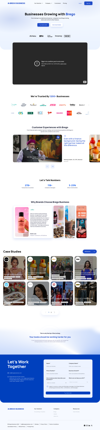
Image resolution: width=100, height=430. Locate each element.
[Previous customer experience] (47, 166)
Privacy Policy (44, 424)
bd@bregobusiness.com (16, 373)
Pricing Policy (30, 426)
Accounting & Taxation (39, 411)
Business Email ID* (74, 370)
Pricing (65, 3)
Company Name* (73, 363)
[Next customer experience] (52, 166)
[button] (66, 383)
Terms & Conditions (54, 424)
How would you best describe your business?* (56, 378)
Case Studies (76, 411)
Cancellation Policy (12, 426)
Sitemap (37, 424)
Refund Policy (22, 426)
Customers (58, 3)
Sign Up (88, 3)
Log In (80, 3)
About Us (56, 416)
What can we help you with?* (77, 378)
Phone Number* (50, 370)
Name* (48, 363)
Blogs (55, 411)
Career (55, 414)
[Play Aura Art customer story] (37, 148)
